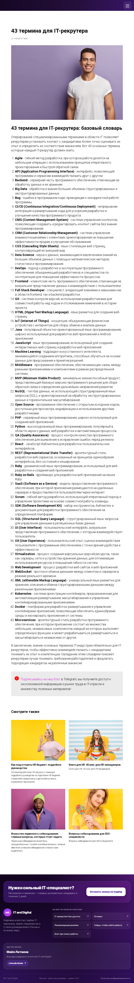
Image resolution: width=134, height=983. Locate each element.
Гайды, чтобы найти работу (108, 925)
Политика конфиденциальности (115, 978)
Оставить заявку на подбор (106, 891)
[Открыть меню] (127, 5)
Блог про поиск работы (66, 934)
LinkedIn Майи (17, 963)
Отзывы (98, 916)
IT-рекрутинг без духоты (67, 916)
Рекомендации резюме (67, 925)
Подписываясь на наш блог (40, 679)
